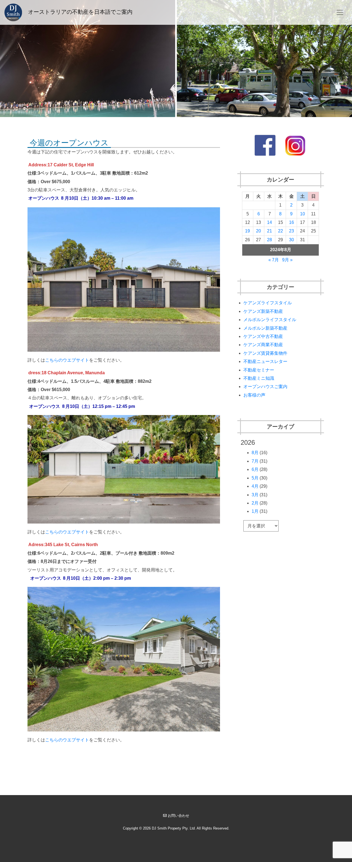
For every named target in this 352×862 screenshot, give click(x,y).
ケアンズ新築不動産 (263, 311)
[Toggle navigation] (340, 12)
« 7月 (273, 259)
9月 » (287, 259)
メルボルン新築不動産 (265, 328)
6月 (255, 469)
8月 (255, 452)
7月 (255, 461)
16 (291, 222)
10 (302, 214)
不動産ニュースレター (265, 361)
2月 (255, 503)
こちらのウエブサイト (67, 360)
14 (269, 222)
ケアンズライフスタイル (267, 302)
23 (291, 231)
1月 (255, 511)
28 (269, 239)
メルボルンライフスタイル (269, 319)
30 (291, 239)
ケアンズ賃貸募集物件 (265, 353)
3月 (255, 494)
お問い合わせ (178, 816)
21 (269, 231)
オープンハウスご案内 (265, 386)
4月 (255, 486)
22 (280, 231)
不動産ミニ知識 (258, 378)
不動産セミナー (258, 370)
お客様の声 (254, 395)
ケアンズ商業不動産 (263, 344)
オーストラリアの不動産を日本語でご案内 (79, 12)
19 (247, 231)
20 (258, 231)
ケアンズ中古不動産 (263, 336)
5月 (255, 478)
